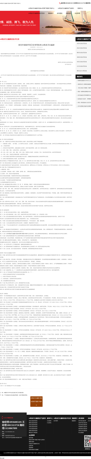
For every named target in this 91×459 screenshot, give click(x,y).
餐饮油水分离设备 (33, 432)
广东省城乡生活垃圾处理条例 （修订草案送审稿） (16, 395)
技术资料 (56, 420)
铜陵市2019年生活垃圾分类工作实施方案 (13, 392)
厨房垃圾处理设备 (33, 426)
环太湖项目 (81, 432)
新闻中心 (80, 8)
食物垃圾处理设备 (33, 430)
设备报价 (68, 13)
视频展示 (50, 13)
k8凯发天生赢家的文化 (34, 443)
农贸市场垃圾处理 (82, 422)
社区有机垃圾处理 (82, 424)
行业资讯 (49, 422)
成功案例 (59, 13)
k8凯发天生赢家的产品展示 (66, 8)
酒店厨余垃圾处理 (82, 428)
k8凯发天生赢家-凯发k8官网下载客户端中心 (10, 3)
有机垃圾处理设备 (33, 424)
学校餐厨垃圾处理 (82, 426)
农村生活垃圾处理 (82, 430)
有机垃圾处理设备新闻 (71, 452)
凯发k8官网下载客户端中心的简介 (37, 439)
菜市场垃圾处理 (82, 420)
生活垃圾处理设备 (33, 428)
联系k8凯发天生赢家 (33, 449)
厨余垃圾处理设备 (33, 420)
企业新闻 (49, 420)
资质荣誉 (31, 447)
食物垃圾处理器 (49, 452)
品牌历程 (31, 445)
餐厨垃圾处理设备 (33, 422)
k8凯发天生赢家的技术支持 (36, 13)
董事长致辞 (31, 441)
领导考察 (31, 437)
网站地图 (2, 458)
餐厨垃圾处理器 (42, 452)
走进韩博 (77, 13)
